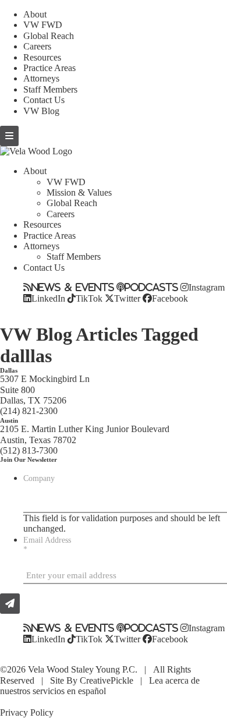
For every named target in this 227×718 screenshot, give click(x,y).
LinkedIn (48, 298)
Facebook (170, 298)
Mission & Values (79, 192)
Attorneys (41, 78)
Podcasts (151, 287)
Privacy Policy (27, 712)
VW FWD (42, 25)
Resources (42, 57)
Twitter (127, 298)
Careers (37, 46)
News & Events (72, 287)
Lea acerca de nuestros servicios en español (100, 685)
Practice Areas (49, 68)
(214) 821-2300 (29, 411)
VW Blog (41, 111)
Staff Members (50, 89)
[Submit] (10, 603)
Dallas (8, 370)
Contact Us (44, 100)
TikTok (89, 298)
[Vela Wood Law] (36, 151)
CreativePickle (106, 680)
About (35, 14)
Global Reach (48, 36)
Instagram (207, 287)
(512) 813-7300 (29, 450)
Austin (9, 420)
